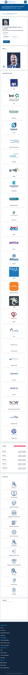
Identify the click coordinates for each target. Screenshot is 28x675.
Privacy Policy (4, 652)
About (2, 627)
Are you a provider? (5, 645)
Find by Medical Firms (5, 642)
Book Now (6, 41)
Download (3, 635)
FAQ (1, 650)
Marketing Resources (5, 632)
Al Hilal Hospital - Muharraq (11, 13)
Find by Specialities (5, 640)
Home (3, 13)
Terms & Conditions (5, 655)
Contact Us (3, 630)
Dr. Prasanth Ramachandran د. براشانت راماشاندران (12, 27)
